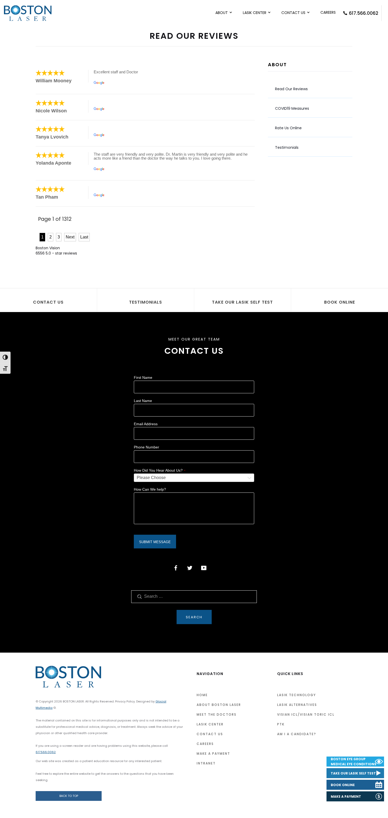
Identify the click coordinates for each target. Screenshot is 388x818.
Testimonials (287, 147)
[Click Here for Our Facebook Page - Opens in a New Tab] (175, 568)
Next (70, 237)
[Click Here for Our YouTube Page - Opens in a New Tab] (203, 568)
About (221, 12)
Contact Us (293, 12)
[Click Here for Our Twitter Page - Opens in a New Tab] (189, 568)
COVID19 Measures (292, 108)
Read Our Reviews (291, 89)
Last (84, 237)
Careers (328, 12)
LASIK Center (254, 12)
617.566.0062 (363, 13)
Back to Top (68, 796)
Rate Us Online (288, 128)
